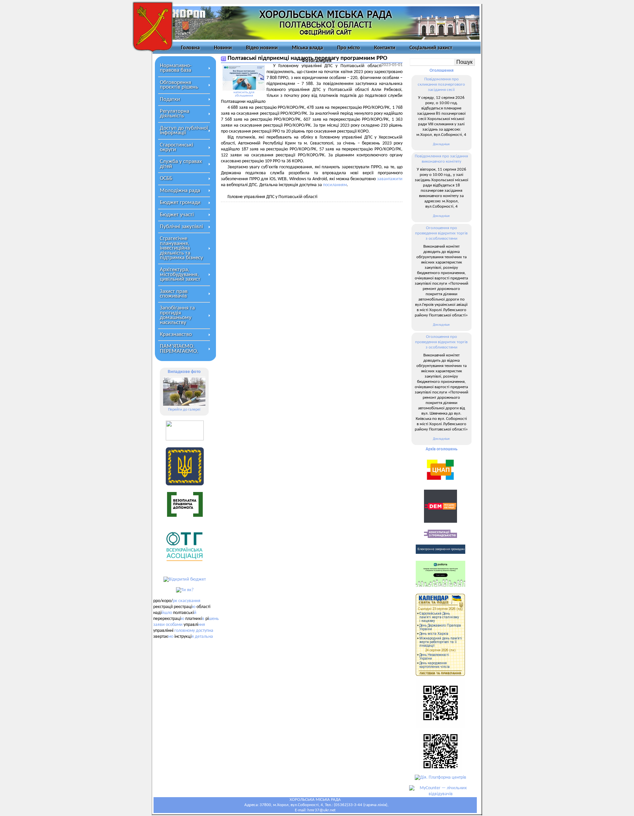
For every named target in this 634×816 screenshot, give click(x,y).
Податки (170, 99)
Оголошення (441, 70)
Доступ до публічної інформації (184, 130)
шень (214, 618)
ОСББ (166, 178)
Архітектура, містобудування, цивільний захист (180, 274)
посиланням (335, 185)
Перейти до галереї (184, 410)
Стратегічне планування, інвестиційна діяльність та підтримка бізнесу (181, 248)
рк (175, 600)
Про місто (348, 48)
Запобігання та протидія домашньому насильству (177, 315)
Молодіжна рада (180, 190)
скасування (189, 600)
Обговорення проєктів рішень (179, 85)
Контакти (384, 48)
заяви (159, 624)
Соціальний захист (430, 48)
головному (184, 630)
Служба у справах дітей (181, 164)
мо (170, 636)
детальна (204, 636)
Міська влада (307, 48)
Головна (190, 48)
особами (174, 624)
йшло (166, 612)
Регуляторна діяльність (174, 113)
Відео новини (262, 48)
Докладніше (441, 144)
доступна (204, 630)
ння (201, 624)
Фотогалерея (316, 60)
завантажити (390, 179)
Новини (223, 48)
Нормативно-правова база (176, 68)
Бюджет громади (180, 202)
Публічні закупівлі (181, 226)
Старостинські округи (176, 147)
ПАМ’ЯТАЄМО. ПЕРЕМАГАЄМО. (179, 349)
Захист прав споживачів (174, 294)
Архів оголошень (441, 449)
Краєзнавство (176, 334)
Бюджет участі (177, 215)
